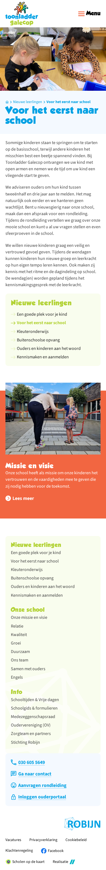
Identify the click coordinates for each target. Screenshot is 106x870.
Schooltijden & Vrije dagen (35, 700)
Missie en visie (29, 466)
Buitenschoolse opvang (32, 578)
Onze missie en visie (29, 617)
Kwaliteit (19, 635)
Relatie (17, 626)
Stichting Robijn (25, 742)
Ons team (19, 660)
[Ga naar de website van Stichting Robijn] (82, 824)
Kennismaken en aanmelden (37, 595)
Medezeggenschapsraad (33, 717)
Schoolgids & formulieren (34, 708)
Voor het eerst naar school (68, 102)
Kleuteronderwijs (27, 570)
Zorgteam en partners (31, 734)
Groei (16, 643)
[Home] (21, 13)
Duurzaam (20, 652)
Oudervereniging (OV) (31, 725)
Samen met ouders (28, 669)
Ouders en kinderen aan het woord (43, 587)
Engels (17, 677)
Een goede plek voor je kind (36, 553)
